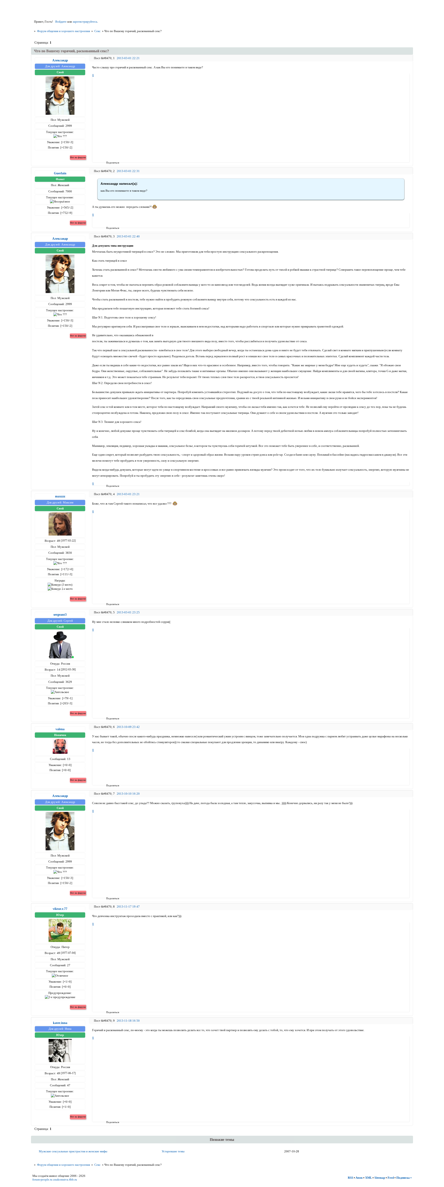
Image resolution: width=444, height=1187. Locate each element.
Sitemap (379, 1177)
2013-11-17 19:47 (128, 906)
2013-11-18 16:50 (128, 1020)
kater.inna (60, 1023)
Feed (391, 1177)
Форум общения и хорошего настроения (63, 31)
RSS (350, 1177)
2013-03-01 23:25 (128, 612)
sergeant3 (60, 614)
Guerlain (60, 173)
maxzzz (60, 496)
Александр (60, 60)
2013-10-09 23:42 (128, 727)
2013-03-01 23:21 (128, 494)
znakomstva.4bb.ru (65, 1179)
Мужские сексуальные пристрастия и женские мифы (73, 1151)
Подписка (403, 1177)
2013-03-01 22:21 (128, 58)
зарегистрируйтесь (85, 21)
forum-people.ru (42, 1179)
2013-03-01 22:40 (128, 236)
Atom (359, 1177)
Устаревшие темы (173, 1151)
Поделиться (107, 162)
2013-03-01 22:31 (128, 171)
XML (368, 1177)
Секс (97, 31)
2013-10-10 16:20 (128, 793)
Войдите (61, 21)
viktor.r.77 (60, 909)
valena (60, 729)
